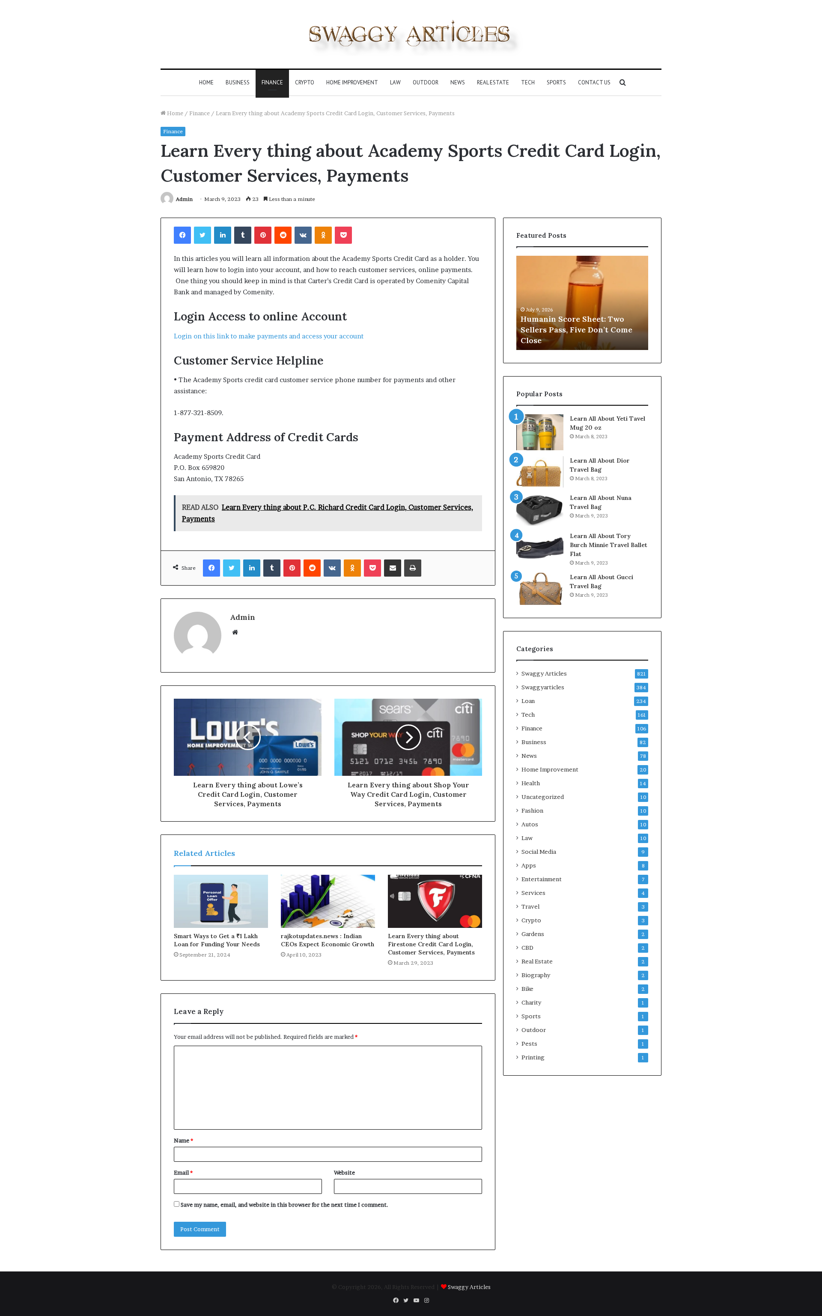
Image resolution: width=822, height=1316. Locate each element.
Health (530, 783)
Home (206, 82)
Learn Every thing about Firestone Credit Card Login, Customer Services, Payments (431, 944)
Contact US (594, 82)
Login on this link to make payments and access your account (268, 336)
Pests (529, 1043)
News (457, 82)
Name (183, 1140)
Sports (556, 82)
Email (183, 1172)
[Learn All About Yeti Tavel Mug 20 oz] (539, 432)
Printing (533, 1057)
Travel (530, 906)
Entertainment (541, 879)
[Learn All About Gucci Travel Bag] (539, 589)
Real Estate (493, 82)
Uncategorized (542, 796)
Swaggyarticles (542, 687)
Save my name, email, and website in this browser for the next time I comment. (284, 1204)
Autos (529, 824)
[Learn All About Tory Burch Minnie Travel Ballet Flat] (539, 548)
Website (344, 1172)
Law (395, 82)
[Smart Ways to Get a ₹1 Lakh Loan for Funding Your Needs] (221, 901)
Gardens (532, 933)
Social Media (538, 851)
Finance (272, 82)
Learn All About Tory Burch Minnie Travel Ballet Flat (608, 545)
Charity (531, 1002)
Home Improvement (352, 82)
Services (533, 892)
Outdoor (425, 82)
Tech (528, 82)
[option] (582, 303)
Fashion (532, 810)
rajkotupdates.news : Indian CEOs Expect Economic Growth (327, 940)
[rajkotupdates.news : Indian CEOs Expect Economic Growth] (328, 901)
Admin (184, 199)
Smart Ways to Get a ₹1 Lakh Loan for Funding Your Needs (217, 940)
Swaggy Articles (544, 673)
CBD (527, 947)
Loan (528, 700)
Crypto (304, 82)
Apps (528, 865)
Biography (535, 975)
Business (238, 82)
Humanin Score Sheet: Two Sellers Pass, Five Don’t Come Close (576, 329)
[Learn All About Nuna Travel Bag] (539, 510)
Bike (527, 988)
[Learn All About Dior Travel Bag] (539, 472)
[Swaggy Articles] (411, 34)
